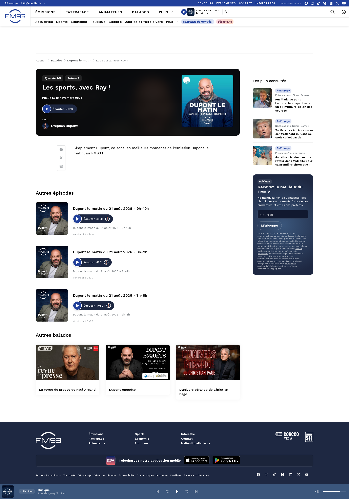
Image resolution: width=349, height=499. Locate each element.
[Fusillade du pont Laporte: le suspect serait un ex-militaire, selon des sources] (262, 98)
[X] (337, 3)
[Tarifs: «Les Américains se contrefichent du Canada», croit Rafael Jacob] (262, 128)
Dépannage (84, 475)
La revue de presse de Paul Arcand (67, 389)
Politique (141, 443)
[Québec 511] (309, 441)
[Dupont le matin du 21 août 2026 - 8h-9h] (52, 262)
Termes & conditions (48, 475)
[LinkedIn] (331, 3)
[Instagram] (312, 3)
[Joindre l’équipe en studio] (225, 12)
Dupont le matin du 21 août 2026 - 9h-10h (111, 208)
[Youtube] (344, 3)
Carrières (175, 475)
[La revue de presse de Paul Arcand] (67, 362)
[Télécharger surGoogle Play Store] (226, 460)
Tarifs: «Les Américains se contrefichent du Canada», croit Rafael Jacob (294, 134)
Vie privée (69, 475)
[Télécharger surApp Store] (196, 460)
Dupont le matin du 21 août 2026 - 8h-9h (110, 252)
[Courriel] (61, 166)
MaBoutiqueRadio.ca (195, 443)
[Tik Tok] (318, 3)
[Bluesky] (324, 3)
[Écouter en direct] (184, 12)
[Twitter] (61, 158)
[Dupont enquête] (137, 362)
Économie (142, 438)
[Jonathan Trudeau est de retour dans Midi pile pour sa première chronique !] (262, 155)
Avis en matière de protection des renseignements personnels (280, 251)
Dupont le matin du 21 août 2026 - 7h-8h (110, 295)
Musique (202, 13)
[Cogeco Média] (287, 438)
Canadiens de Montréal (197, 21)
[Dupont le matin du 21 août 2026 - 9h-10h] (52, 218)
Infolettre (188, 434)
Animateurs (97, 443)
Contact (186, 438)
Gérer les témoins (105, 475)
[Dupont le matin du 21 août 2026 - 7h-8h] (52, 305)
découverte (225, 21)
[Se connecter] (343, 12)
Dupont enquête (122, 389)
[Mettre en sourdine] (317, 491)
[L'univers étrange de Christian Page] (208, 362)
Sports (140, 434)
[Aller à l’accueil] (15, 16)
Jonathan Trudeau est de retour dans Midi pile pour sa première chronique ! (293, 161)
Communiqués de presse (152, 475)
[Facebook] (306, 3)
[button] (157, 491)
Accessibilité (127, 475)
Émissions (96, 434)
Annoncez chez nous (196, 475)
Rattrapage (96, 438)
